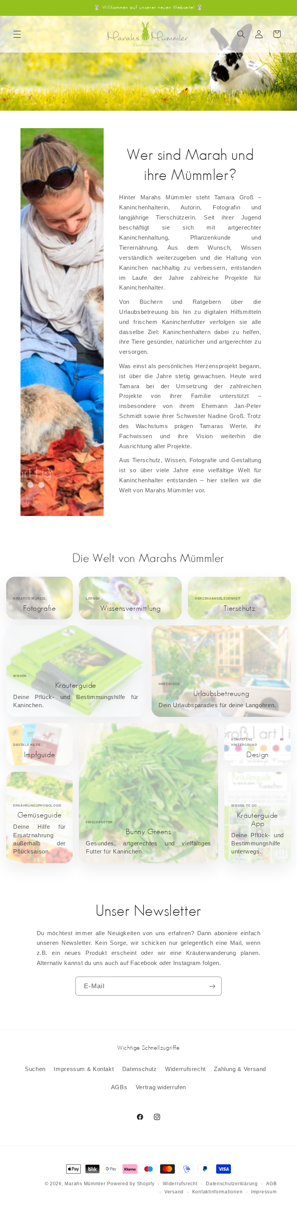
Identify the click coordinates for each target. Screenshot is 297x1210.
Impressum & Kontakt (84, 1069)
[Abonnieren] (212, 986)
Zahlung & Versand (240, 1069)
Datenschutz (139, 1069)
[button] (17, 34)
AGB (271, 1183)
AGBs (119, 1087)
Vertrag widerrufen (161, 1087)
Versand (174, 1191)
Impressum (264, 1191)
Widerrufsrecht (185, 1069)
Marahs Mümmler (85, 1183)
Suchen (35, 1069)
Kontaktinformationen (217, 1191)
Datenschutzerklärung (232, 1183)
